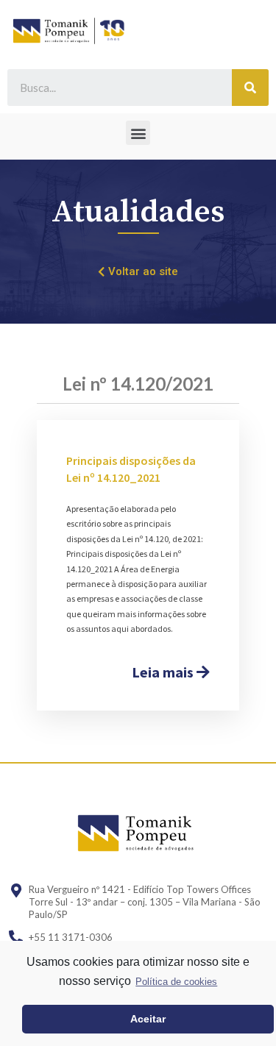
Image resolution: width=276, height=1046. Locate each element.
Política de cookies (176, 981)
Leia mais (164, 672)
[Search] (250, 87)
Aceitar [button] (148, 1019)
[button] (138, 133)
